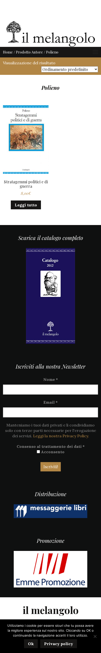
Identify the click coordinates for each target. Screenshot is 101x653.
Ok (31, 643)
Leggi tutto (26, 204)
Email (50, 402)
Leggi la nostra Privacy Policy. (61, 435)
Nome (50, 379)
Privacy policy (58, 643)
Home (8, 52)
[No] (94, 636)
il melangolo (51, 609)
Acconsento (52, 451)
